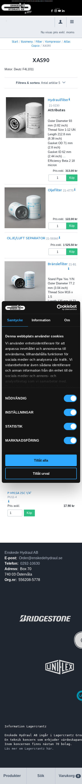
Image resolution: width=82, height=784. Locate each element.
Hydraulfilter (58, 100)
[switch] (70, 412)
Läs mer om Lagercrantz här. (29, 748)
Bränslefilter (58, 264)
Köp (71, 177)
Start (15, 41)
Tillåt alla (41, 460)
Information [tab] (41, 320)
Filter (39, 41)
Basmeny (27, 41)
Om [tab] (67, 320)
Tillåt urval (41, 473)
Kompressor (53, 41)
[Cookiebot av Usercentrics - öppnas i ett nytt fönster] (58, 307)
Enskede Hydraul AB (21, 552)
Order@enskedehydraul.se (40, 558)
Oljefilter (55, 190)
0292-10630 (30, 563)
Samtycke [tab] (15, 320)
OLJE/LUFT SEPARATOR (26, 238)
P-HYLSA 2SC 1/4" (19, 492)
